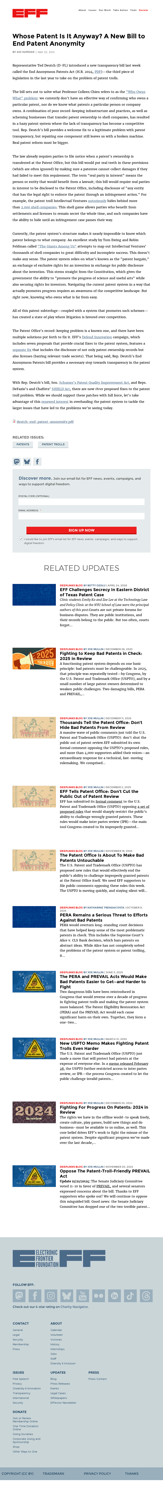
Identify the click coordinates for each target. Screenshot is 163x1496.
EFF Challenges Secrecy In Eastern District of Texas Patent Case (104, 592)
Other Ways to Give (25, 1451)
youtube (82, 1295)
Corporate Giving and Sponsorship (26, 1440)
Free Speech (21, 1378)
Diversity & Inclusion (63, 1363)
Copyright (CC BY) (17, 1474)
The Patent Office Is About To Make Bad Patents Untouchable (102, 858)
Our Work (105, 10)
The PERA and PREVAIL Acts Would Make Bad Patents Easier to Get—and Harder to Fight (103, 981)
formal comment (109, 801)
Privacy (17, 1383)
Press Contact (97, 1378)
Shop (16, 1446)
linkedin (114, 1295)
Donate (143, 10)
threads (146, 1295)
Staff (53, 1358)
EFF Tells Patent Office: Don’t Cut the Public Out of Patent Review (99, 794)
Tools (133, 10)
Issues (92, 10)
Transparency (21, 1393)
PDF (98, 72)
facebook (35, 1295)
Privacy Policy (97, 1474)
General (18, 1329)
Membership (21, 1344)
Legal (16, 1334)
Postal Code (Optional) (33, 496)
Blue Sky (66, 1295)
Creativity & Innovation (27, 1388)
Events (54, 1388)
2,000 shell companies (39, 207)
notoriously (97, 201)
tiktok (130, 1295)
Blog (53, 1378)
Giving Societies (23, 1433)
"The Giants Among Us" (57, 246)
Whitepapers (58, 1397)
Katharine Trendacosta (105, 907)
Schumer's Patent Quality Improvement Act (94, 383)
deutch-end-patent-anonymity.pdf (45, 422)
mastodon (19, 1295)
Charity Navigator (74, 1307)
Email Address (28, 510)
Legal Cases (58, 1393)
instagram (51, 1295)
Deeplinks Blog (71, 585)
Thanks (132, 1474)
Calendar (56, 1329)
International (21, 1397)
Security (18, 1339)
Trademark (53, 1474)
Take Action (120, 10)
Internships (57, 1348)
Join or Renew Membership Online (25, 1420)
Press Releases (60, 1383)
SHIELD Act (61, 389)
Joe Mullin (95, 649)
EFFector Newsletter (63, 1402)
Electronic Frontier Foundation (30, 13)
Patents (22, 444)
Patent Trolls (53, 444)
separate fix (22, 350)
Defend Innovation (97, 337)
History (54, 1344)
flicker (98, 1295)
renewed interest (55, 402)
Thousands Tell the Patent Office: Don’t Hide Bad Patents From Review (101, 725)
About (82, 10)
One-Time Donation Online (25, 1427)
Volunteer (56, 1334)
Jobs (53, 1353)
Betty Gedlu (96, 585)
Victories (56, 1339)
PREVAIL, (103, 1186)
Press (16, 1348)
